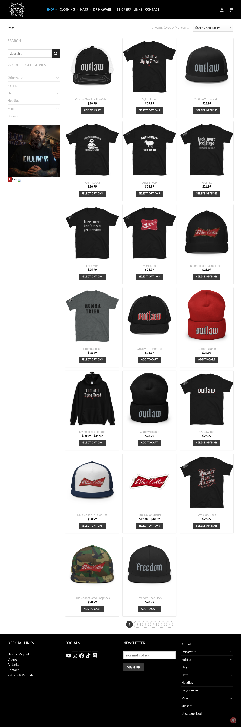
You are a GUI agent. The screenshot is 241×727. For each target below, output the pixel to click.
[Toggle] (57, 77)
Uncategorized (191, 713)
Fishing (12, 85)
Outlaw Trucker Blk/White (92, 99)
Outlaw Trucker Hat (207, 99)
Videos (12, 659)
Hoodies (13, 101)
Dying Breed (149, 99)
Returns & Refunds (20, 675)
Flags (185, 667)
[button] (222, 10)
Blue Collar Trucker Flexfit (206, 265)
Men (11, 108)
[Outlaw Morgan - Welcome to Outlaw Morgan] (24, 9)
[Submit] (56, 53)
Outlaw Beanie (149, 431)
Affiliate (187, 644)
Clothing (67, 9)
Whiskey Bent (207, 514)
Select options (149, 110)
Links (138, 9)
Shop (50, 9)
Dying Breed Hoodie (92, 431)
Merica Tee (149, 265)
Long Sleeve (189, 690)
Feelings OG (92, 182)
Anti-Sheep (149, 182)
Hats (84, 9)
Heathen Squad (18, 654)
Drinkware (102, 9)
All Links (13, 665)
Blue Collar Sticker (149, 514)
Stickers (124, 9)
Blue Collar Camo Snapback (92, 598)
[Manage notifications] (233, 720)
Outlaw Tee (206, 431)
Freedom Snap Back (149, 598)
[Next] (169, 624)
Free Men (92, 265)
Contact (152, 9)
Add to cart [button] (92, 110)
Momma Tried (92, 348)
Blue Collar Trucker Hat (92, 514)
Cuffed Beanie (207, 348)
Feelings (206, 182)
